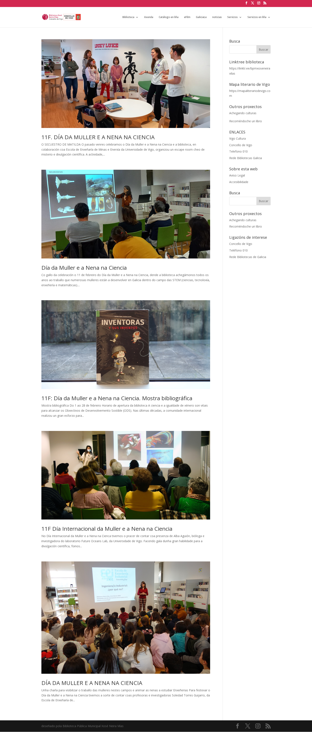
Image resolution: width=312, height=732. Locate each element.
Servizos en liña (256, 17)
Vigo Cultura (237, 138)
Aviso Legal (237, 175)
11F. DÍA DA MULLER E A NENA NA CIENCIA (98, 137)
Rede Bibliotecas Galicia (245, 158)
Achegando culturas (242, 113)
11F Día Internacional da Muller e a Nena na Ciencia (106, 528)
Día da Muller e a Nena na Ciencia (84, 267)
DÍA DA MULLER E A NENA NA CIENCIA (91, 683)
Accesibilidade (238, 182)
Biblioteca (128, 17)
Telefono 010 (238, 151)
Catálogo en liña (168, 17)
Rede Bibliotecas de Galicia (247, 257)
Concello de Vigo (240, 145)
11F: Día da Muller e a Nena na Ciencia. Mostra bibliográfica (116, 398)
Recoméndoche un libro (245, 121)
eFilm (187, 17)
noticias (217, 17)
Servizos (232, 17)
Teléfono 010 (238, 250)
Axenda (148, 17)
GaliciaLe (201, 17)
